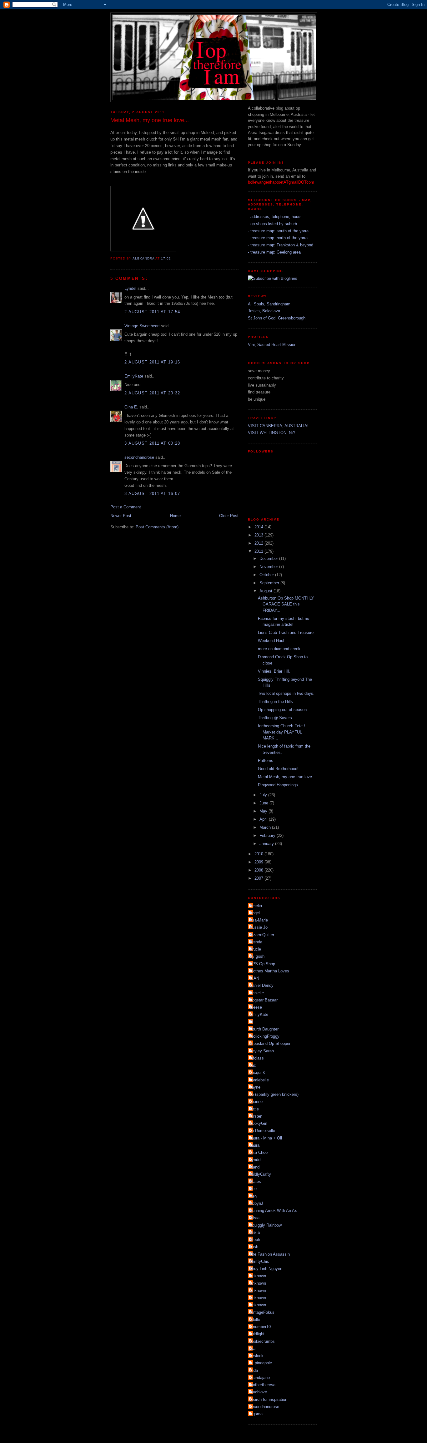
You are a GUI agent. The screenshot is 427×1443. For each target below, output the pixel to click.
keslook (256, 1355)
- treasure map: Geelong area (274, 252)
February (268, 835)
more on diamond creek (279, 648)
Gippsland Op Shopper (269, 1043)
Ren (253, 1196)
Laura (254, 1145)
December (269, 558)
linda (253, 1370)
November (269, 566)
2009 (259, 862)
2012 (259, 543)
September (269, 583)
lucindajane (259, 1377)
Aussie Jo (258, 927)
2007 (259, 878)
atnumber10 (260, 1326)
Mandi (254, 1167)
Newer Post (120, 515)
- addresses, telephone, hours (275, 216)
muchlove (258, 1392)
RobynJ (256, 1203)
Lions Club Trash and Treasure (286, 632)
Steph (254, 1239)
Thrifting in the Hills (275, 701)
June (264, 803)
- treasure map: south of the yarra (278, 231)
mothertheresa (262, 1384)
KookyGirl (258, 1123)
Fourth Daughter (264, 1029)
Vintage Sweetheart (142, 326)
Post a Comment (125, 507)
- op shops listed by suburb (272, 223)
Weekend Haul (271, 640)
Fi (251, 1022)
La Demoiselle (262, 1130)
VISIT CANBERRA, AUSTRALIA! (278, 425)
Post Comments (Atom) (157, 527)
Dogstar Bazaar (263, 1000)
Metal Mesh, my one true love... (287, 776)
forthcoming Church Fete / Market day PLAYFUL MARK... (281, 732)
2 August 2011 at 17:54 (152, 311)
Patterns (265, 760)
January (267, 843)
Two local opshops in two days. (286, 693)
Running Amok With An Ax (273, 1210)
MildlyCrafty (260, 1174)
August (266, 591)
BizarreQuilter (261, 934)
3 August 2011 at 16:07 (152, 493)
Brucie (255, 949)
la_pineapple (260, 1363)
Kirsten (255, 1116)
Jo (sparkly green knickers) (274, 1094)
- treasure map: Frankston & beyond (280, 245)
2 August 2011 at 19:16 (152, 362)
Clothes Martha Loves (269, 971)
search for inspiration (268, 1399)
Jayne (254, 1087)
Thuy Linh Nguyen (265, 1268)
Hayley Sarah (261, 1051)
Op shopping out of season (282, 709)
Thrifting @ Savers (275, 717)
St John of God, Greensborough (276, 318)
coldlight (256, 1334)
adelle (254, 1319)
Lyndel (130, 288)
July (263, 795)
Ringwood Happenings (278, 785)
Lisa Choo (258, 1152)
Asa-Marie (258, 920)
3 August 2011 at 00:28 (152, 443)
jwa (252, 1348)
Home (175, 515)
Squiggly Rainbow (265, 1225)
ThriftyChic (259, 1261)
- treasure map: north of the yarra (278, 237)
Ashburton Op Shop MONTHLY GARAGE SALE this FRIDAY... (286, 604)
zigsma (256, 1413)
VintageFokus (261, 1312)
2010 (259, 854)
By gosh (256, 956)
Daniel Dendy (261, 985)
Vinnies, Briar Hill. (274, 671)
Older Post (229, 515)
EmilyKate (133, 376)
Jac (252, 1065)
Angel (254, 913)
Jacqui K (257, 1072)
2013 (259, 535)
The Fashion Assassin (269, 1254)
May (264, 811)
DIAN (254, 978)
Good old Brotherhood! (278, 768)
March (265, 827)
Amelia (255, 905)
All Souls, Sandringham (269, 304)
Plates (255, 1181)
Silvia (254, 1217)
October (267, 574)
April (264, 819)
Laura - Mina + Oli (265, 1138)
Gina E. (131, 407)
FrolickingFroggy (264, 1036)
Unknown (257, 1275)
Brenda (255, 942)
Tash (253, 1246)
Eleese (255, 1007)
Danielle (256, 993)
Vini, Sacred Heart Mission (272, 344)
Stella (254, 1232)
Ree (253, 1188)
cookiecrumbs (262, 1341)
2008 (259, 870)
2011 (259, 551)
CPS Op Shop (262, 963)
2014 (259, 527)
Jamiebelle (259, 1080)
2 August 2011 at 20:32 (152, 393)
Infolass (256, 1058)
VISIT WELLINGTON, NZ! (271, 432)
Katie (254, 1109)
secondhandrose (139, 457)
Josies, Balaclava (264, 311)
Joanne (256, 1101)
